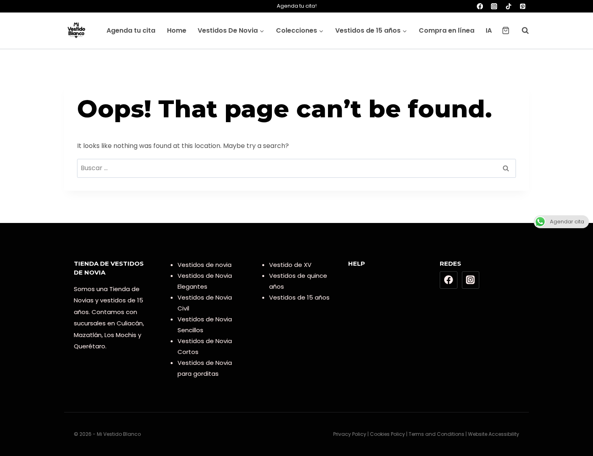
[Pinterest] (522, 6)
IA (489, 30)
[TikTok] (508, 6)
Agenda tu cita (130, 30)
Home (176, 30)
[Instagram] (494, 6)
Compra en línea (446, 30)
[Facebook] (480, 6)
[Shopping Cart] (505, 30)
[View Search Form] (521, 30)
